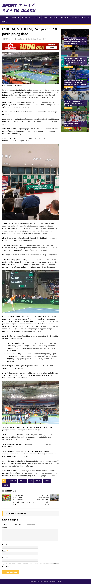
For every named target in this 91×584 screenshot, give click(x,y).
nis (30, 481)
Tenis (36, 17)
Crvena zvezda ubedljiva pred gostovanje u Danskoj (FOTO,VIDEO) (74, 124)
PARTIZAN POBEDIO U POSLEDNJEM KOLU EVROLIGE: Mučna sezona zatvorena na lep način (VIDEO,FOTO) (75, 41)
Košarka (25, 17)
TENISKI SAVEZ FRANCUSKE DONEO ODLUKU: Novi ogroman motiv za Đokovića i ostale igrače (74, 61)
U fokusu (75, 17)
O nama (4, 22)
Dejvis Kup (32, 39)
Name (5, 544)
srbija (47, 481)
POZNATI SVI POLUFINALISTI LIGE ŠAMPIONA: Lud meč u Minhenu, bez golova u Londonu (75, 83)
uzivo (6, 485)
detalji (22, 481)
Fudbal (14, 17)
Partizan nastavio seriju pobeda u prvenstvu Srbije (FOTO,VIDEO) (73, 103)
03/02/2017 (9, 39)
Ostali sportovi (49, 17)
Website (5, 557)
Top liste (85, 17)
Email (4, 550)
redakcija (20, 39)
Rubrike (64, 17)
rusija (38, 481)
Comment (6, 527)
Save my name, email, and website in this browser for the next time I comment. (30, 565)
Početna (5, 17)
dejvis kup (12, 481)
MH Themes (58, 581)
